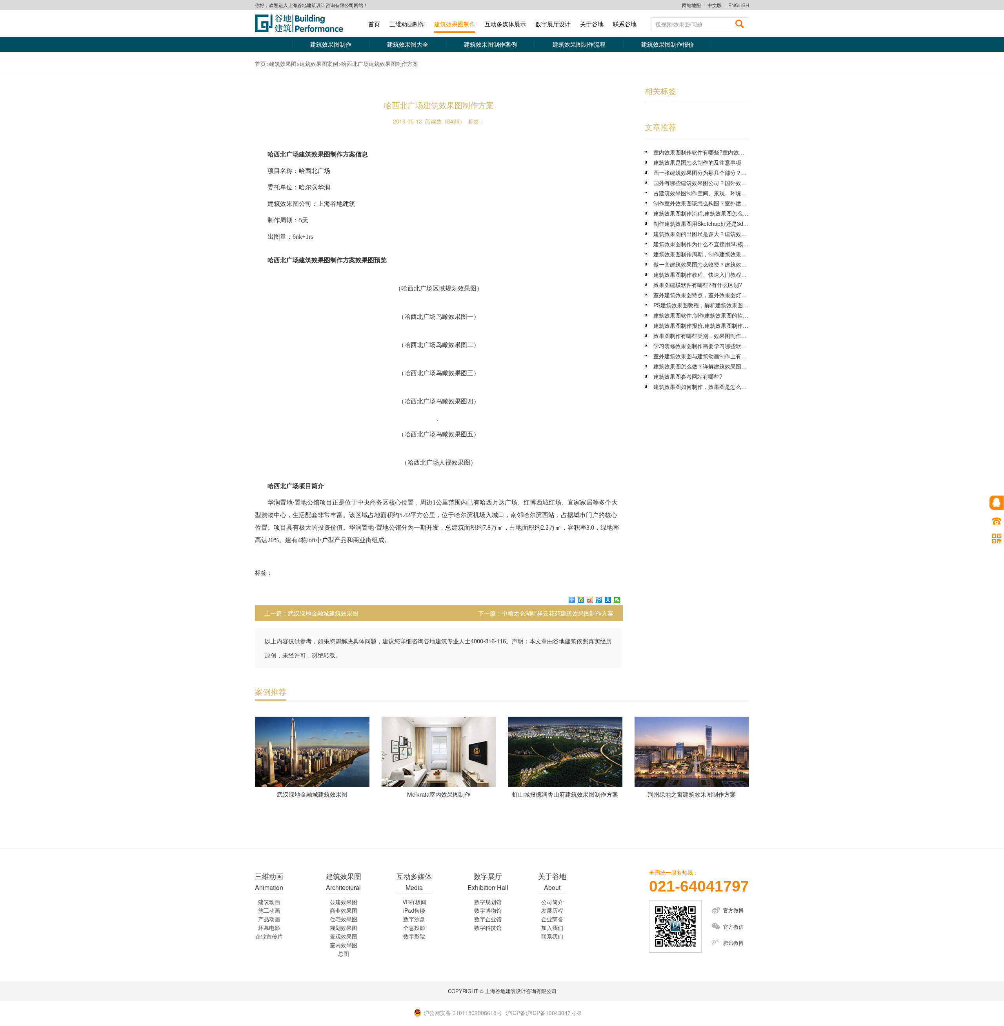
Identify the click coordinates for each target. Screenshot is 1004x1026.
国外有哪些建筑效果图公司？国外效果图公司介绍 (713, 183)
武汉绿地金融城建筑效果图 (323, 613)
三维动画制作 (407, 24)
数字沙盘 (414, 919)
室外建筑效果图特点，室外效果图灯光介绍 (705, 295)
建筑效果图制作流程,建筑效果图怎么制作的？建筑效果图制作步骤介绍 (739, 213)
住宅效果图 (343, 919)
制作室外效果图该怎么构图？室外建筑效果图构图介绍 (719, 203)
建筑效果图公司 (289, 203)
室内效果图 (343, 945)
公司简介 (552, 902)
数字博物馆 (488, 910)
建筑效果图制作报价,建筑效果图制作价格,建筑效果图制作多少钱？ (734, 325)
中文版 (715, 5)
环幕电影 (269, 928)
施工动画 (269, 910)
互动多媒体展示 (505, 24)
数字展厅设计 (553, 24)
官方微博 (733, 910)
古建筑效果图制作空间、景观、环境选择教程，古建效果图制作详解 (735, 193)
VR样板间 (414, 902)
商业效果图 (343, 910)
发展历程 (552, 910)
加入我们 (552, 928)
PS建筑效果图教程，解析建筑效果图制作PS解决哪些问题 (723, 305)
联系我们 (552, 936)
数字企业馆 (488, 919)
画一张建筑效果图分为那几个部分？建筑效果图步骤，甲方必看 (730, 172)
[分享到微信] (617, 600)
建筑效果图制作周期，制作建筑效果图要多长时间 (713, 254)
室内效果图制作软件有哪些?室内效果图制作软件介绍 (718, 152)
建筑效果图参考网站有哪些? (687, 376)
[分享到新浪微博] (590, 600)
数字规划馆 (488, 902)
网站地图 (691, 5)
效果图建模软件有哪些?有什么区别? (697, 285)
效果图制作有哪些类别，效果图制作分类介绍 (708, 336)
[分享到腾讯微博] (599, 600)
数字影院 (414, 936)
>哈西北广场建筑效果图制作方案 (378, 63)
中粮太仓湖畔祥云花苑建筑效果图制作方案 (557, 613)
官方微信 (733, 926)
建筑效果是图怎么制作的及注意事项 (697, 162)
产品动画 (269, 919)
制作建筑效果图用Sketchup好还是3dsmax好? (709, 223)
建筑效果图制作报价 (667, 44)
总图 (343, 953)
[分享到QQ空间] (581, 600)
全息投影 (414, 928)
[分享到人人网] (608, 600)
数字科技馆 (488, 928)
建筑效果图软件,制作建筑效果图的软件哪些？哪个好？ (720, 315)
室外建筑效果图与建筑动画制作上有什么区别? (709, 356)
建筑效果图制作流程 (579, 44)
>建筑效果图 (281, 63)
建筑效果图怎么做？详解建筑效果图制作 (702, 366)
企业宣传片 (269, 936)
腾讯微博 (733, 942)
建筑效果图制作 (454, 24)
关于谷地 (592, 24)
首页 (374, 24)
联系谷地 (625, 24)
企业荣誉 (552, 919)
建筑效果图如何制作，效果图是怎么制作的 (705, 386)
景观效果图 (343, 936)
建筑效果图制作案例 (490, 44)
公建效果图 (343, 902)
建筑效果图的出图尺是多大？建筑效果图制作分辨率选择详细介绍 (733, 234)
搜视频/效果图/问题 (678, 24)
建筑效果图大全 (407, 44)
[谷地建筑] (302, 23)
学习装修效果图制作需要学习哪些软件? (701, 346)
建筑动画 (269, 902)
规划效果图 (343, 928)
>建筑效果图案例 (317, 63)
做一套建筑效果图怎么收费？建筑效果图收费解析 (713, 264)
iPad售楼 (414, 910)
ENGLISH (738, 5)
